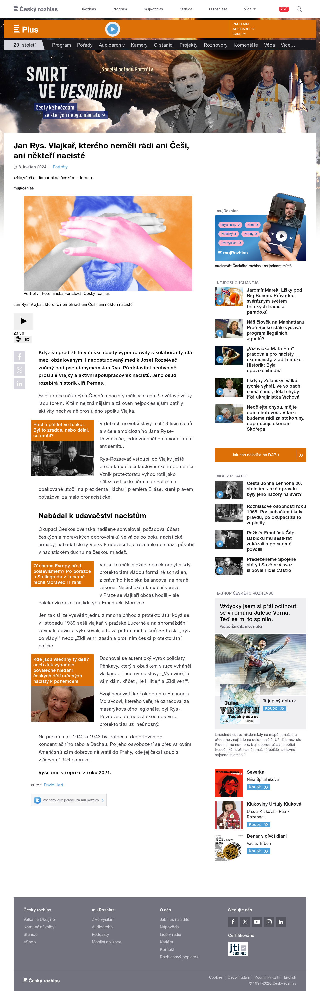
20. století (25, 45)
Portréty (60, 167)
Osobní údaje (239, 977)
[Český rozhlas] (36, 9)
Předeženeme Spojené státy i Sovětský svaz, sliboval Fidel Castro (271, 565)
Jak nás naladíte (175, 919)
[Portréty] (160, 91)
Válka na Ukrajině (39, 919)
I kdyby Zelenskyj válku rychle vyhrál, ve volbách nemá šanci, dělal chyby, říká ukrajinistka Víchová (273, 389)
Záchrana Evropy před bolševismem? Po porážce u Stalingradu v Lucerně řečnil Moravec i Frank (62, 574)
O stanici (164, 45)
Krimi (251, 225)
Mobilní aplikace (107, 942)
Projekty (189, 45)
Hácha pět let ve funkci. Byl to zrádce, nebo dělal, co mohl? (61, 430)
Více (288, 45)
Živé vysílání (229, 243)
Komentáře (246, 45)
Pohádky (227, 234)
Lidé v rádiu (171, 934)
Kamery (239, 34)
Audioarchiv (243, 29)
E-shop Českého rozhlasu (245, 593)
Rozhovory (216, 45)
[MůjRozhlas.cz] (24, 188)
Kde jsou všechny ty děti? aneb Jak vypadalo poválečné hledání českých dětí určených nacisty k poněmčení (61, 670)
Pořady (85, 45)
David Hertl (54, 785)
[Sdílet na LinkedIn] (19, 383)
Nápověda (169, 927)
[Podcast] (18, 339)
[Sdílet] (27, 339)
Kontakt (167, 949)
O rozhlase (218, 9)
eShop (30, 942)
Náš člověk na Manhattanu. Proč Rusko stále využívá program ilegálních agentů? (276, 330)
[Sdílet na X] (19, 370)
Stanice (186, 9)
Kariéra (166, 942)
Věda (269, 45)
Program (120, 9)
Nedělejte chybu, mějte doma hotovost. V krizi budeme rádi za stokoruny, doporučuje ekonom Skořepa (275, 418)
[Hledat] (299, 9)
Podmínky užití (267, 977)
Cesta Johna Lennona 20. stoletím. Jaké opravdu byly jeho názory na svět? (274, 489)
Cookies (216, 977)
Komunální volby (39, 927)
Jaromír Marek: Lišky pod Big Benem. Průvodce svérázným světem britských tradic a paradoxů (274, 301)
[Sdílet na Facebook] (19, 356)
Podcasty (101, 934)
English (290, 977)
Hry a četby (228, 225)
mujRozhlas (153, 9)
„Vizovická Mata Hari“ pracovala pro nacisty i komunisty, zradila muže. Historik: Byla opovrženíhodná (275, 359)
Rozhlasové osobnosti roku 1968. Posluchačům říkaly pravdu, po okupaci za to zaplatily (276, 514)
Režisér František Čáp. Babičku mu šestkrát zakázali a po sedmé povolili (271, 541)
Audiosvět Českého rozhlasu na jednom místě (253, 266)
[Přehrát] (23, 321)
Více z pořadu (232, 476)
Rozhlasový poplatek (179, 957)
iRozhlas (89, 9)
